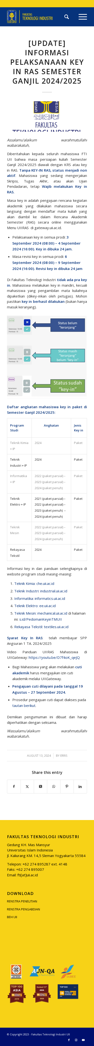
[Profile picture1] (47, 116)
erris (63, 756)
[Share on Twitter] (27, 786)
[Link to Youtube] (83, 1040)
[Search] (67, 16)
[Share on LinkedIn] (80, 786)
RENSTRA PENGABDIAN (23, 909)
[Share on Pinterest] (67, 786)
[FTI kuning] (39, 16)
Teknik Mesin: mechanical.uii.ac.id (40, 613)
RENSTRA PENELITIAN (22, 901)
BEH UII (12, 917)
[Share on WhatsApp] (53, 786)
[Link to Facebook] (69, 1040)
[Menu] (80, 16)
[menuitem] (67, 16)
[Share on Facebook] (13, 786)
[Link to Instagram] (76, 1040)
